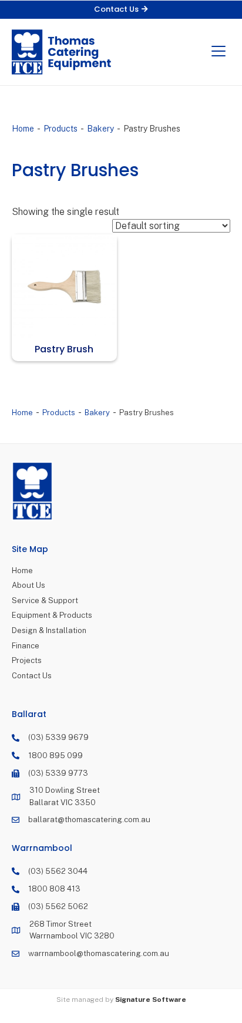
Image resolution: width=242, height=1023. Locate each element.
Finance (25, 645)
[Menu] (218, 52)
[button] (121, 10)
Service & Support (45, 600)
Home (23, 128)
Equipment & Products (52, 615)
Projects (27, 660)
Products (60, 128)
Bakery (100, 128)
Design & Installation (49, 630)
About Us (28, 585)
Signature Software (150, 999)
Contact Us (32, 675)
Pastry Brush (64, 349)
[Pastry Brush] (64, 286)
